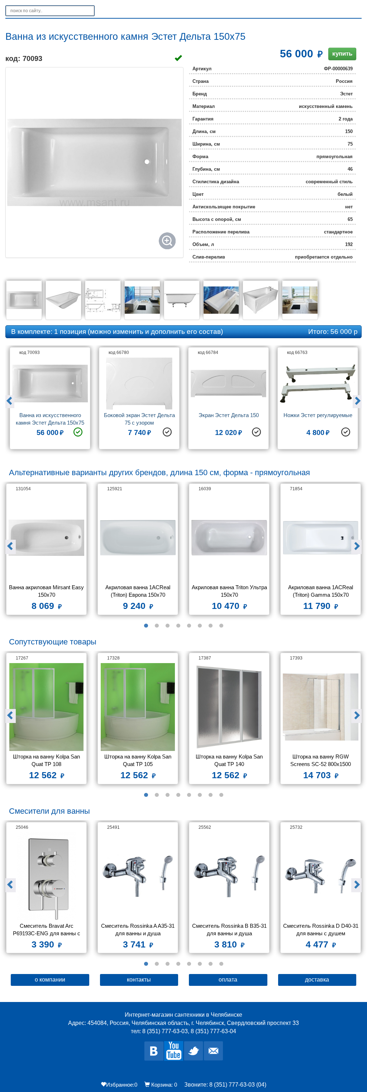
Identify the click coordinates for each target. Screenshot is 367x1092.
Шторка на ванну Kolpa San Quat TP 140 (230, 760)
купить (342, 53)
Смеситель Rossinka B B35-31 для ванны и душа (229, 929)
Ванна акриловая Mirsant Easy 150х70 (46, 591)
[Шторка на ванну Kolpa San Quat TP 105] (138, 707)
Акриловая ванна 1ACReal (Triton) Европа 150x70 (138, 591)
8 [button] (221, 625)
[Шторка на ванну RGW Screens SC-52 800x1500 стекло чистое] (320, 707)
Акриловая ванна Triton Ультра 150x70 (229, 591)
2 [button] (156, 625)
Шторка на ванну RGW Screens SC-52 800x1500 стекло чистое (321, 761)
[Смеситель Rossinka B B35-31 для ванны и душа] (229, 876)
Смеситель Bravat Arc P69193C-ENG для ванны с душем (47, 930)
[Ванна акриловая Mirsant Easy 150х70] (46, 538)
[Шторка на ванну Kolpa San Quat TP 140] (229, 707)
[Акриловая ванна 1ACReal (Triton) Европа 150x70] (138, 538)
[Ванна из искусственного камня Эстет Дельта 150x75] (94, 162)
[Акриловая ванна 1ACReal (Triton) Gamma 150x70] (320, 538)
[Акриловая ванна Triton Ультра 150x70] (229, 538)
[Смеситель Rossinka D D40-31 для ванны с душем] (320, 876)
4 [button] (178, 625)
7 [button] (210, 625)
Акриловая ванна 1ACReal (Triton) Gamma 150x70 (321, 591)
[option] (50, 401)
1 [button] (145, 625)
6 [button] (199, 625)
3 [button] (167, 625)
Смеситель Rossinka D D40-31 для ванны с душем (320, 929)
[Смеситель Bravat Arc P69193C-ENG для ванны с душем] (46, 876)
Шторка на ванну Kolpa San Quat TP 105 (138, 760)
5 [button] (188, 625)
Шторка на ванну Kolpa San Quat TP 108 (47, 760)
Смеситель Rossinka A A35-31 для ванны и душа (138, 929)
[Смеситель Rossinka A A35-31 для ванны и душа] (138, 876)
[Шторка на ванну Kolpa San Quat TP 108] (46, 707)
